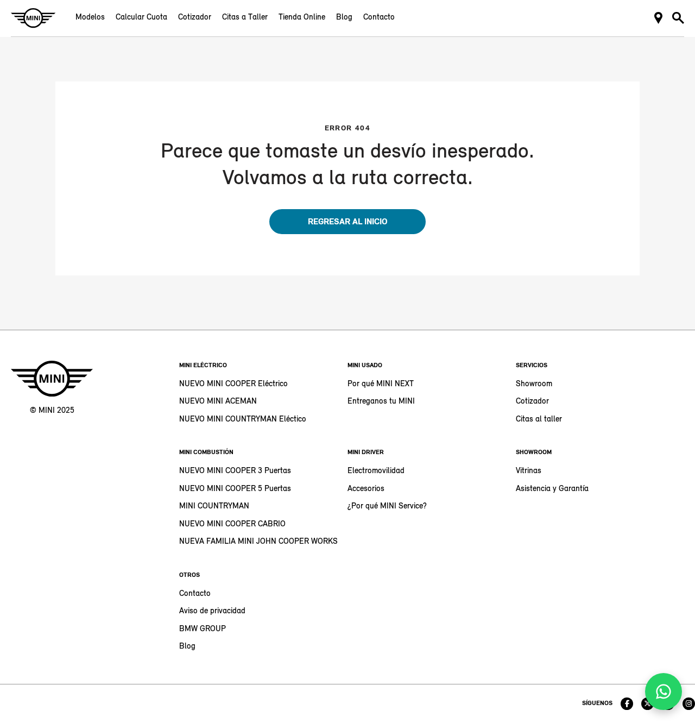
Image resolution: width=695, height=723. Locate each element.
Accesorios (366, 489)
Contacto (379, 18)
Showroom (534, 384)
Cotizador (194, 18)
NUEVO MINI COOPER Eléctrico (233, 384)
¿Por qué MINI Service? (387, 506)
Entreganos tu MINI (381, 402)
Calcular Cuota (141, 18)
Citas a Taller (245, 18)
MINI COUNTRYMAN (214, 506)
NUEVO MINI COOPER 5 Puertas (235, 489)
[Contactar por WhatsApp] (663, 691)
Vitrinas (528, 471)
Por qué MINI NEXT (381, 384)
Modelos (90, 18)
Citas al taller (539, 420)
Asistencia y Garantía (552, 489)
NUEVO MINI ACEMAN (218, 402)
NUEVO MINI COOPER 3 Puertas (235, 471)
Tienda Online (302, 18)
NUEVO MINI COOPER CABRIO (232, 524)
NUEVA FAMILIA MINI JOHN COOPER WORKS (258, 542)
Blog (344, 18)
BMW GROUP (202, 629)
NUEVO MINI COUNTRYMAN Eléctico (242, 420)
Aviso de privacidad (212, 611)
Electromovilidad (376, 471)
